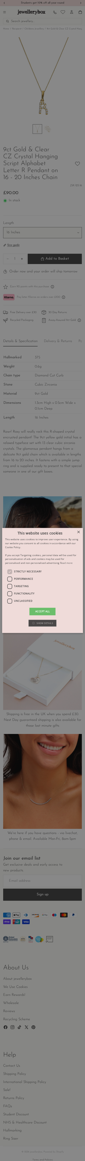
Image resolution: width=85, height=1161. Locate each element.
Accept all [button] (42, 611)
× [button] (78, 532)
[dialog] (42, 580)
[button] (42, 623)
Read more (66, 563)
